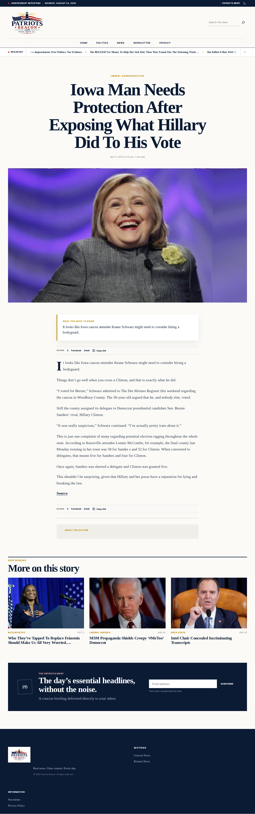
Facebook (76, 350)
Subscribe (227, 683)
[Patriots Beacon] (27, 22)
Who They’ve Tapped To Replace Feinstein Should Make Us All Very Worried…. (44, 640)
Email (86, 350)
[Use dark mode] (244, 3)
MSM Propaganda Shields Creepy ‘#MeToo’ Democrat (126, 640)
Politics (138, 76)
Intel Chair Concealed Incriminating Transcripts (201, 640)
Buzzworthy (17, 632)
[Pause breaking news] (244, 52)
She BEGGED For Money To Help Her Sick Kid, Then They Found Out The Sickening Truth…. (130, 52)
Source (62, 493)
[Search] (243, 22)
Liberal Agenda (121, 76)
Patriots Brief (231, 3)
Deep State (178, 632)
